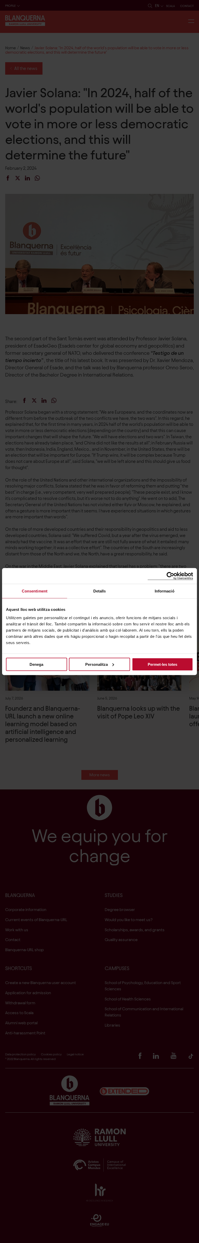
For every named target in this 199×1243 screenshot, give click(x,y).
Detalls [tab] (99, 591)
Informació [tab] (164, 591)
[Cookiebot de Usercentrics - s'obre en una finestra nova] (170, 576)
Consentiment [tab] (34, 591)
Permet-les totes (162, 664)
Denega (36, 664)
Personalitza (96, 664)
